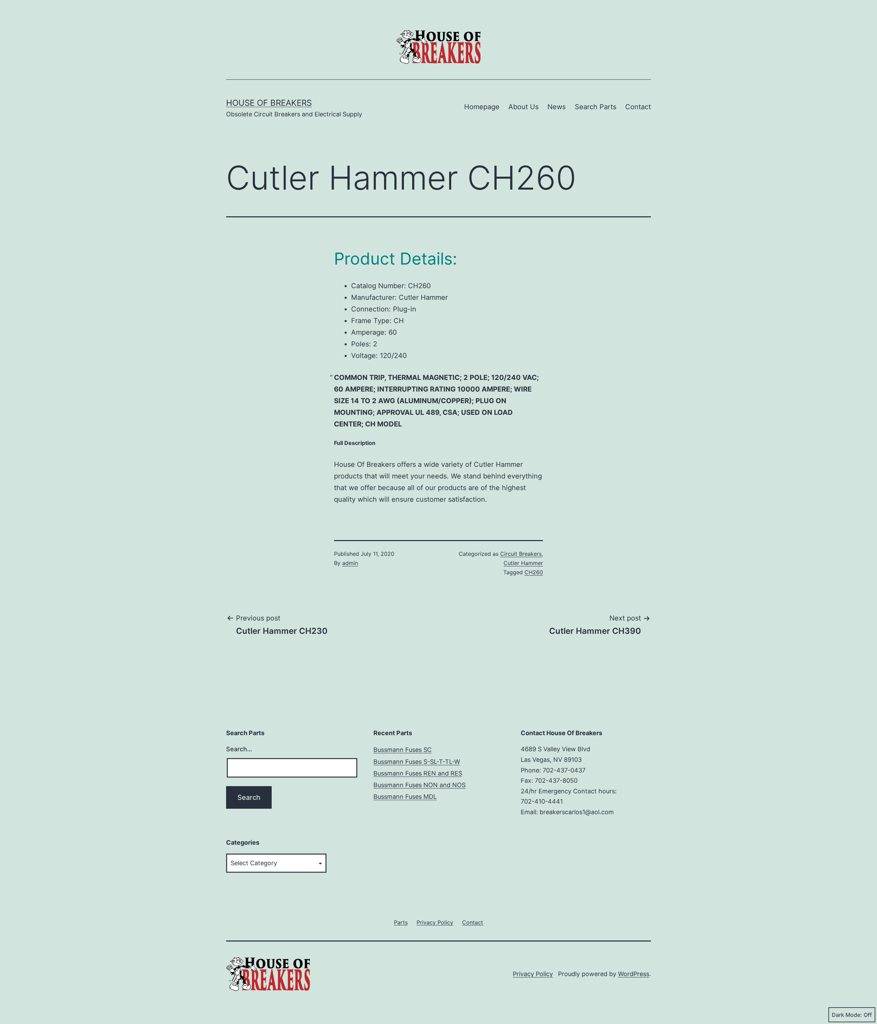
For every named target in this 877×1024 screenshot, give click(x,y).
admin (350, 563)
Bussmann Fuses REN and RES (417, 773)
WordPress (633, 973)
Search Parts (595, 107)
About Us (523, 107)
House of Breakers (269, 103)
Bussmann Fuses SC (402, 749)
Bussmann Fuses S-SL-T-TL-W (416, 761)
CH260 (533, 572)
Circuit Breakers (521, 553)
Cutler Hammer (523, 563)
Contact (638, 107)
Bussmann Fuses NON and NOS (419, 785)
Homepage (481, 107)
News (556, 107)
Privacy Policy (533, 973)
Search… (239, 749)
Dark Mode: (847, 1014)
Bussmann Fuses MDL (405, 796)
